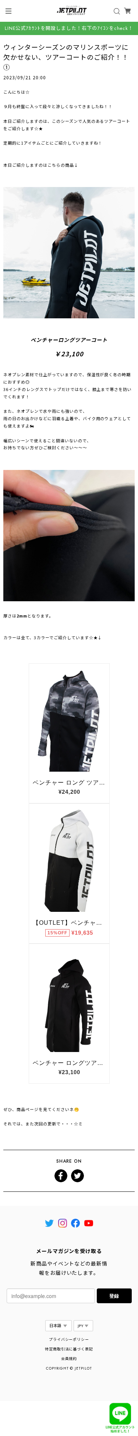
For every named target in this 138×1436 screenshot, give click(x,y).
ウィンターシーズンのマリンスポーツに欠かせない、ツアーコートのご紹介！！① (65, 57)
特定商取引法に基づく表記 (69, 1349)
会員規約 (69, 1358)
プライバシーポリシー (69, 1339)
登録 (114, 1295)
